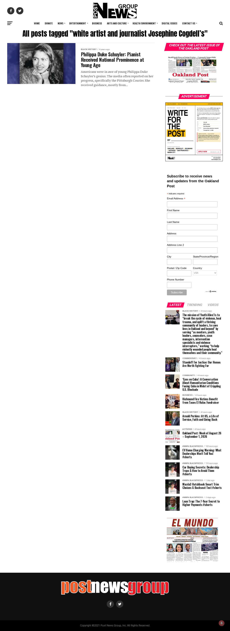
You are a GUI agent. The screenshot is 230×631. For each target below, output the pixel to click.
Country (197, 268)
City (169, 256)
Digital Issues (169, 23)
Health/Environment (144, 23)
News (60, 23)
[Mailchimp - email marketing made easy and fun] (211, 291)
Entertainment (77, 23)
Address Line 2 (175, 244)
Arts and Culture (117, 23)
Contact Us (188, 23)
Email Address (176, 199)
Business (97, 23)
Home (37, 23)
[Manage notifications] (221, 623)
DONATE (49, 23)
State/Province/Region (205, 256)
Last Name (173, 222)
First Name (173, 210)
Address (171, 233)
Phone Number (175, 279)
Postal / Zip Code (177, 268)
